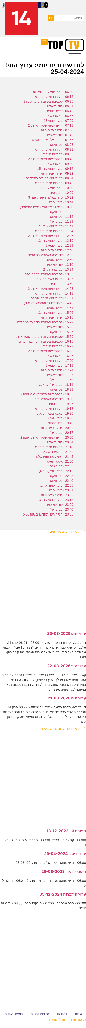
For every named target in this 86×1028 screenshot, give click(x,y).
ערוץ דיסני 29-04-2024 (65, 853)
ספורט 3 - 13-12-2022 (66, 831)
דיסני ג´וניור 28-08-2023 (63, 871)
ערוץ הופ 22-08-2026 (66, 666)
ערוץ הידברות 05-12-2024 (62, 894)
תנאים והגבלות (14, 1013)
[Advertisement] (43, 580)
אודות (78, 1013)
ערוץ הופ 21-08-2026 (67, 698)
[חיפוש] (51, 18)
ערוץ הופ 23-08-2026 (66, 633)
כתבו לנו (62, 1013)
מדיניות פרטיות (40, 1013)
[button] (44, 42)
